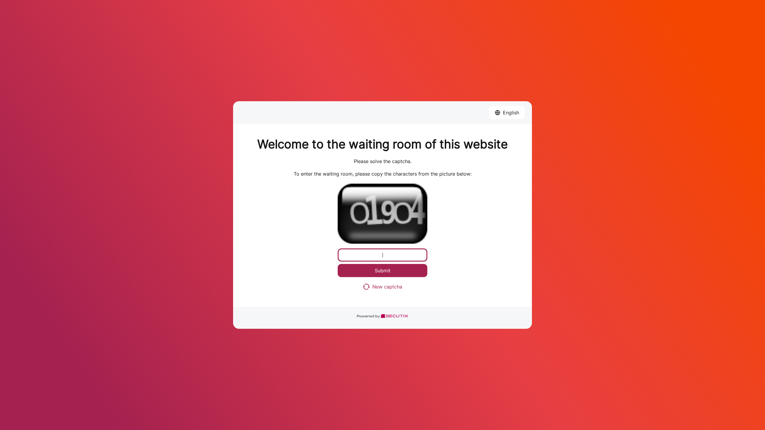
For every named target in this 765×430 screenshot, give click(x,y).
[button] (507, 112)
